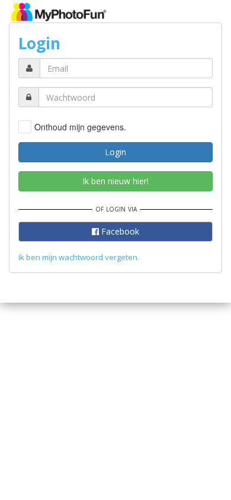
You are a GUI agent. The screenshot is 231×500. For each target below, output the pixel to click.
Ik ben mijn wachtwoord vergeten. (78, 257)
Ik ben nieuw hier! (115, 181)
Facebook (119, 231)
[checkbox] (72, 126)
